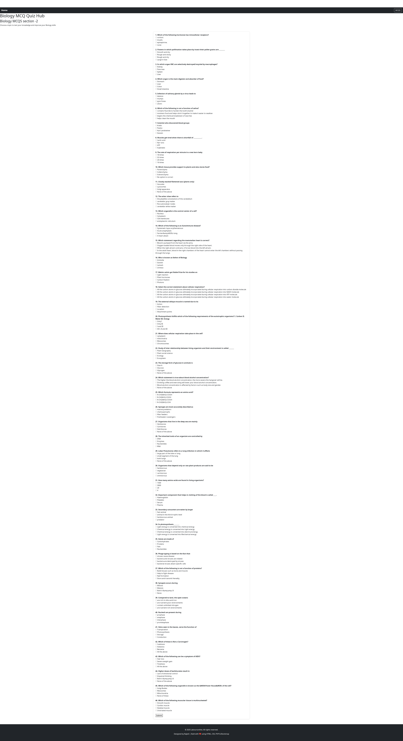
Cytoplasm (161, 216)
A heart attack (162, 236)
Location (160, 309)
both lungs (161, 458)
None (159, 593)
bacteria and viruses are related (169, 559)
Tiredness (161, 664)
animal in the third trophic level (169, 515)
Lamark (160, 265)
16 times (160, 162)
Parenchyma (162, 169)
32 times (160, 157)
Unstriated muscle (164, 710)
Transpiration (162, 629)
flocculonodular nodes (166, 204)
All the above (162, 652)
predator (160, 520)
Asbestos (160, 647)
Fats (158, 546)
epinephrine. (162, 42)
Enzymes (160, 441)
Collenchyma (162, 172)
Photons (160, 282)
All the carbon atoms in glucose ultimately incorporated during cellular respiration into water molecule (198, 297)
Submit (159, 715)
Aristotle (160, 260)
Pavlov (159, 128)
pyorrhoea (161, 101)
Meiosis (160, 588)
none (159, 45)
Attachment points (164, 312)
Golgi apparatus (163, 189)
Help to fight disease (165, 573)
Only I (159, 321)
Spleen (160, 72)
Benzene (160, 649)
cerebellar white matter (166, 206)
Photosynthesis (163, 632)
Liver (159, 74)
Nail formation (163, 576)
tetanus (160, 96)
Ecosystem (161, 358)
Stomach (160, 81)
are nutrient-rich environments (169, 608)
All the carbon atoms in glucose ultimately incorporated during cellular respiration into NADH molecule (198, 292)
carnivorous (162, 473)
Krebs (159, 125)
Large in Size (162, 59)
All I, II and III (162, 329)
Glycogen (161, 370)
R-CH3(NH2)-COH (164, 402)
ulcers (159, 104)
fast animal (161, 512)
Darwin (160, 133)
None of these (162, 696)
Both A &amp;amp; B (165, 590)
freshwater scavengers (166, 417)
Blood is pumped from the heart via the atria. (175, 243)
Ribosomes (161, 341)
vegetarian (161, 470)
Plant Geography (164, 351)
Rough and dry (163, 57)
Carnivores (161, 426)
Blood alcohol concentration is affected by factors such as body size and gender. (189, 385)
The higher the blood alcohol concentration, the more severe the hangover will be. (190, 380)
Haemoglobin (162, 497)
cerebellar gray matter (166, 201)
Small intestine (163, 89)
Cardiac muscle (163, 705)
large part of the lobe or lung (168, 453)
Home (4, 10)
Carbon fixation (163, 280)
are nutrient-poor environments (170, 603)
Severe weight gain (164, 661)
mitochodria (162, 338)
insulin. (160, 40)
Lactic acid (161, 140)
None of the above (164, 192)
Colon (159, 86)
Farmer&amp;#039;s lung (167, 233)
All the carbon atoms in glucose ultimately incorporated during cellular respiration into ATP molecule (197, 294)
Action (159, 304)
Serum (159, 502)
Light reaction (162, 275)
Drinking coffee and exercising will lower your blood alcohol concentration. (187, 382)
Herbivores (161, 424)
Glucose (160, 368)
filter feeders (162, 414)
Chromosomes (163, 343)
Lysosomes (161, 187)
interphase (161, 620)
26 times (160, 160)
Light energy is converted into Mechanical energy (176, 534)
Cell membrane (163, 218)
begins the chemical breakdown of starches (174, 116)
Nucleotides (162, 444)
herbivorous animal (165, 517)
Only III (160, 324)
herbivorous (162, 468)
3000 (159, 485)
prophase (161, 615)
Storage (160, 634)
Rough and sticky (164, 54)
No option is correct (165, 177)
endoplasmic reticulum (166, 221)
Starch (159, 365)
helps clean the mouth (166, 118)
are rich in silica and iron (167, 600)
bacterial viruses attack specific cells (171, 564)
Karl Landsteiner (163, 130)
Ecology (160, 356)
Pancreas (161, 69)
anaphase (161, 617)
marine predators (164, 409)
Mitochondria (162, 693)
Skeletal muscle (163, 708)
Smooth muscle (163, 703)
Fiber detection (163, 307)
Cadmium (161, 644)
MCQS (397, 10)
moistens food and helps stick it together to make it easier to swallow (185, 113)
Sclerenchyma (162, 174)
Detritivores (162, 429)
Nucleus (160, 213)
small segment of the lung (167, 456)
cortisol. (160, 37)
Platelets (160, 500)
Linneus (160, 267)
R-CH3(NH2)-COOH (164, 395)
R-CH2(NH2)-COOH (164, 400)
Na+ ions (160, 143)
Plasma (160, 505)
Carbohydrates (163, 541)
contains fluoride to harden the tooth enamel (175, 111)
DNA (159, 439)
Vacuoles (160, 184)
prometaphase (163, 622)
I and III (160, 326)
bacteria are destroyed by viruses (170, 561)
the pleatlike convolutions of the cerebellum (174, 199)
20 (158, 488)
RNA (159, 446)
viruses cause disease (165, 556)
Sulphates (161, 148)
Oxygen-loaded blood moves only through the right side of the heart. (184, 245)
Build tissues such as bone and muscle (172, 571)
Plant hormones (163, 277)
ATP (158, 145)
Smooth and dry (163, 52)
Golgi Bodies (162, 688)
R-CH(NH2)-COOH (164, 397)
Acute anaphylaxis (164, 231)
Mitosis (160, 585)
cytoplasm (161, 336)
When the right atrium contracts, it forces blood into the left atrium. (184, 248)
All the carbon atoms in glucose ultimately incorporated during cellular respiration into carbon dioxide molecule (201, 289)
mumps (160, 99)
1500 (159, 483)
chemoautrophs (163, 412)
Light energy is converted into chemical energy (175, 527)
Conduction (161, 637)
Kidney (160, 67)
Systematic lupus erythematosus (170, 228)
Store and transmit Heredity (168, 578)
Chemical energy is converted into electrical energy (177, 532)
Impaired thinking (164, 676)
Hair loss (160, 659)
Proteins (160, 544)
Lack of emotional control (167, 673)
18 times (160, 155)
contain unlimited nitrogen (168, 605)
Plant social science (165, 353)
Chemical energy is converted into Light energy (176, 529)
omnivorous (162, 475)
